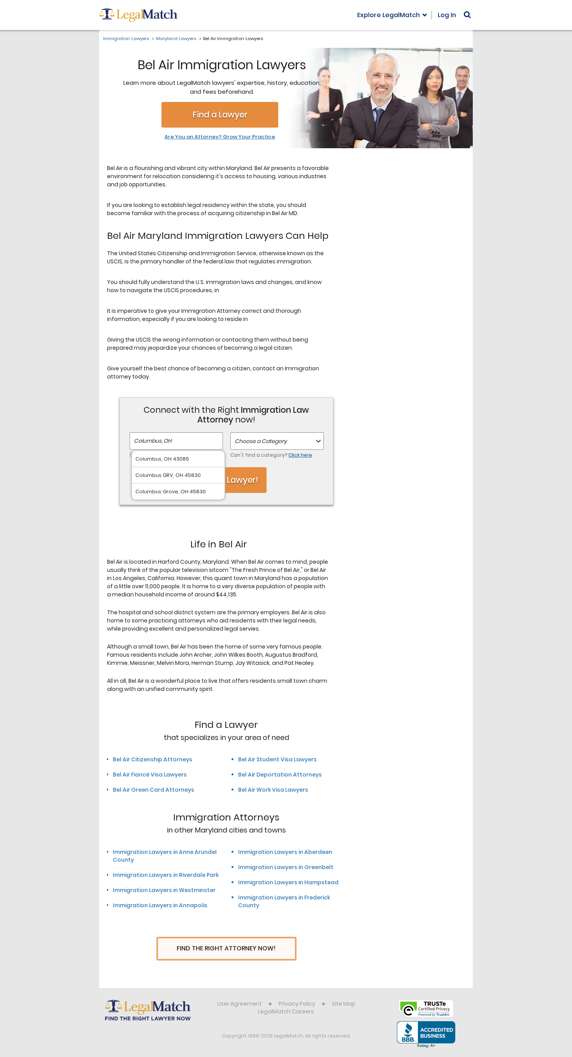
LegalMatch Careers (286, 1011)
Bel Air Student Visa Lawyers (277, 759)
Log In (447, 15)
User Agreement (239, 1004)
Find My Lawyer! (226, 480)
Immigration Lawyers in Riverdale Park (166, 875)
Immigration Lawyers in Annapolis (160, 905)
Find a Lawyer (220, 114)
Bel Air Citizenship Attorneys (152, 759)
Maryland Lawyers (176, 38)
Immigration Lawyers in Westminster (164, 890)
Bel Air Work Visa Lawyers (273, 790)
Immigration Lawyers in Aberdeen (285, 852)
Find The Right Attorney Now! (226, 948)
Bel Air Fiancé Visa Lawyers (150, 774)
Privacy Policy (297, 1004)
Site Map (343, 1004)
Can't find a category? (271, 455)
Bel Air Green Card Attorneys (153, 790)
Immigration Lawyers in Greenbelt (285, 867)
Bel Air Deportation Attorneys (280, 774)
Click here (300, 455)
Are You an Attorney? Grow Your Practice (220, 136)
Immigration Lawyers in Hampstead (288, 882)
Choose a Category (261, 441)
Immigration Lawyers (126, 38)
